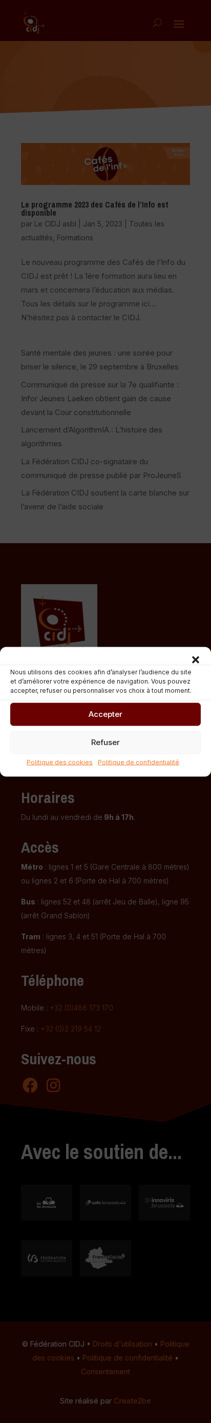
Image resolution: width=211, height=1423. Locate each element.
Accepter (105, 714)
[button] (196, 659)
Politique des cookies (60, 762)
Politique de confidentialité (138, 762)
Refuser (105, 742)
